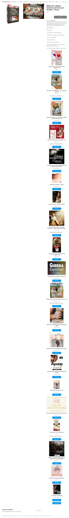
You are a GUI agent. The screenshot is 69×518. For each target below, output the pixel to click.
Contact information (42, 515)
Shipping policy (36, 515)
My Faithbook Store (8, 515)
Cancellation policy (48, 515)
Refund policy (20, 515)
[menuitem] (53, 2)
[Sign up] (65, 511)
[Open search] (61, 2)
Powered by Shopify (14, 515)
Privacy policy (25, 515)
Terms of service (30, 515)
